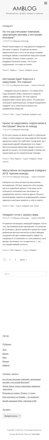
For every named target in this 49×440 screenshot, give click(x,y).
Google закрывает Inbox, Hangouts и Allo (19, 401)
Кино (5, 357)
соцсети (5, 161)
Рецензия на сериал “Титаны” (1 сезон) (19, 393)
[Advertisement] (16, 305)
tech (39, 114)
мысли (35, 70)
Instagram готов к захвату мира (20, 214)
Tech (12, 114)
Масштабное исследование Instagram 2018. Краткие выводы (24, 171)
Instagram (28, 70)
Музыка (6, 361)
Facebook (25, 114)
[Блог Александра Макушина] (24, 9)
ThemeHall (35, 434)
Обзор (39, 158)
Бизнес (6, 353)
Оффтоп (13, 70)
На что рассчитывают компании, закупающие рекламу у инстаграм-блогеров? (23, 34)
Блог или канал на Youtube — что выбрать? (21, 397)
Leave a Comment (38, 85)
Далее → (23, 259)
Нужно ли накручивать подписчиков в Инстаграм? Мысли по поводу (24, 124)
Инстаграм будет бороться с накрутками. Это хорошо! (19, 80)
